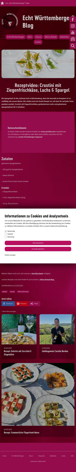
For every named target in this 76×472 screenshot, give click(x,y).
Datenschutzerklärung (58, 226)
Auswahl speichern (38, 249)
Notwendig (11, 231)
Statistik (10, 234)
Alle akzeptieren (38, 243)
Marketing (11, 237)
